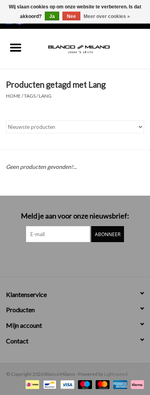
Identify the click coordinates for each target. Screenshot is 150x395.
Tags (30, 96)
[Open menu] (15, 47)
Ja (52, 16)
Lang (45, 96)
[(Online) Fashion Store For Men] (91, 48)
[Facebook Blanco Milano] (68, 258)
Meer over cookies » (107, 16)
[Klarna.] (136, 384)
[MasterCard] (101, 384)
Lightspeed (116, 374)
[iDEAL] (31, 384)
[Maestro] (84, 384)
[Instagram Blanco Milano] (82, 258)
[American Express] (119, 384)
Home (13, 96)
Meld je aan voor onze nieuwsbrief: (75, 216)
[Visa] (66, 384)
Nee (71, 16)
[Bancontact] (48, 384)
